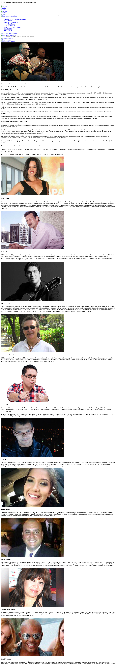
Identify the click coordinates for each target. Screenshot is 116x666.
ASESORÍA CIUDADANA (12, 27)
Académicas (11, 25)
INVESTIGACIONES (11, 22)
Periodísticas (11, 24)
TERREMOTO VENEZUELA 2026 (15, 19)
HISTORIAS (8, 20)
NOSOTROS (8, 29)
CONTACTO (8, 30)
